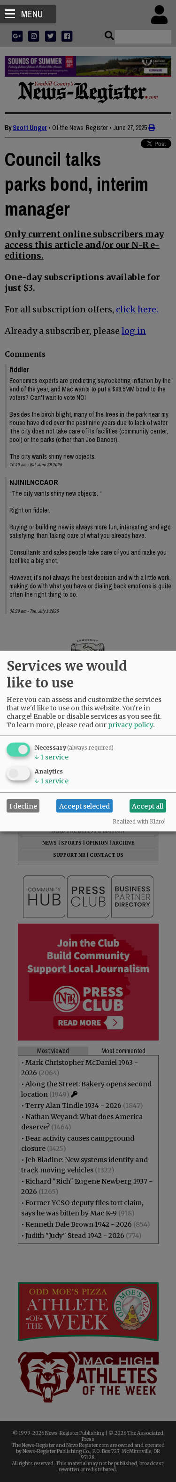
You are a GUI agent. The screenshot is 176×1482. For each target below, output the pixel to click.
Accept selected (84, 806)
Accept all (147, 806)
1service (52, 757)
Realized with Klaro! (139, 821)
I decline (23, 806)
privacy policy (130, 725)
